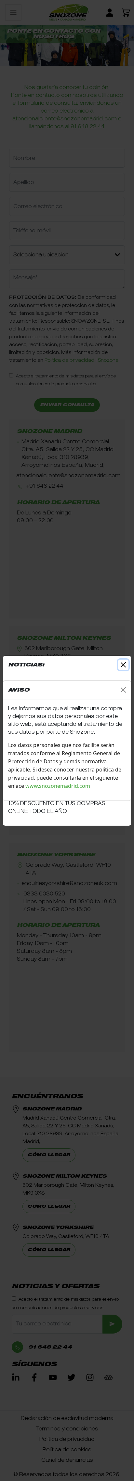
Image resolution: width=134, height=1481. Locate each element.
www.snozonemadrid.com (58, 785)
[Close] (123, 690)
